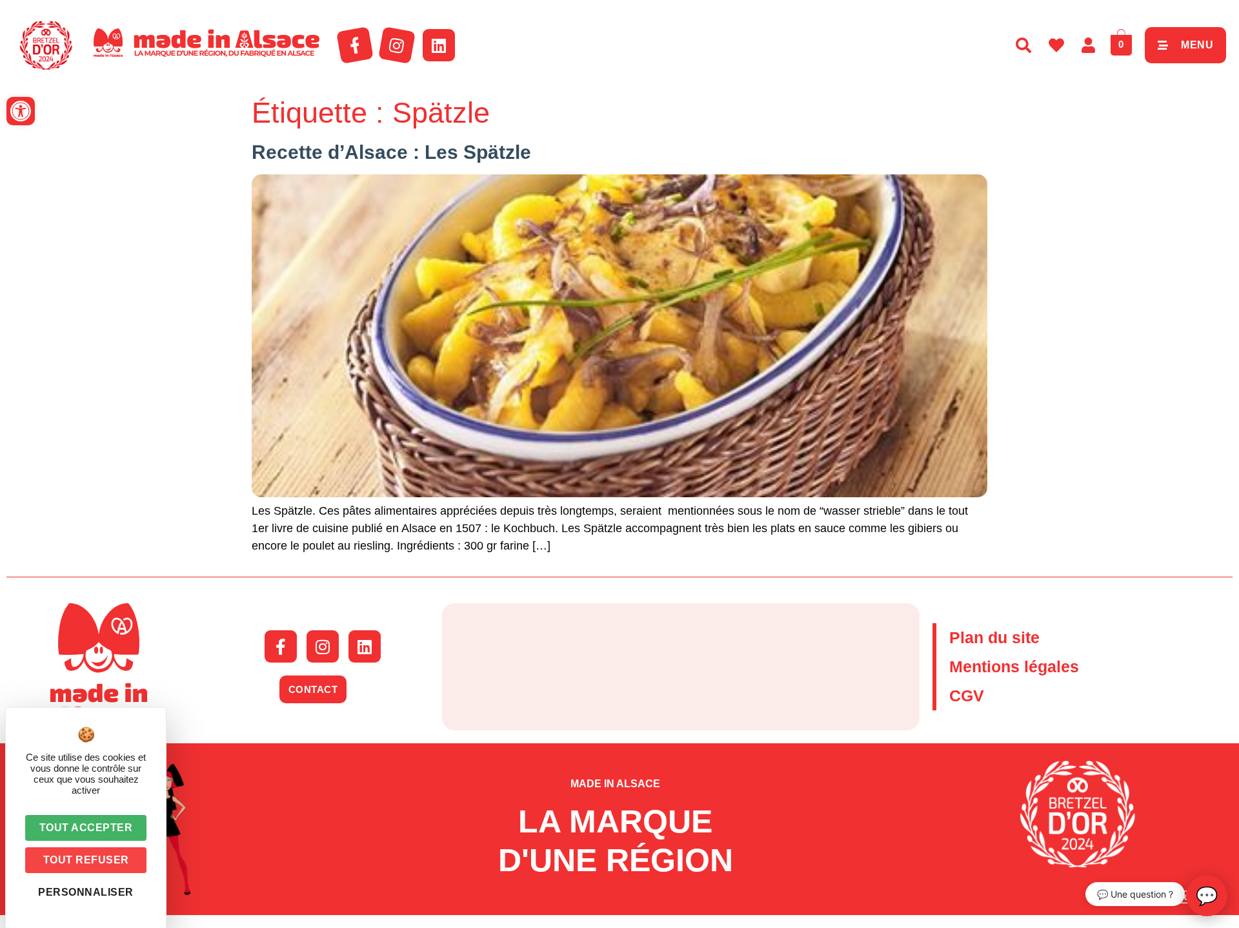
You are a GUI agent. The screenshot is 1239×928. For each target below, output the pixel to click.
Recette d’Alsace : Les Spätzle (391, 152)
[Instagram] (397, 45)
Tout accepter (86, 827)
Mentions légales (1014, 666)
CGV (966, 695)
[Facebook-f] (355, 45)
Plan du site (994, 637)
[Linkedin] (439, 45)
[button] (20, 111)
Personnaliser (86, 892)
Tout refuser (86, 859)
